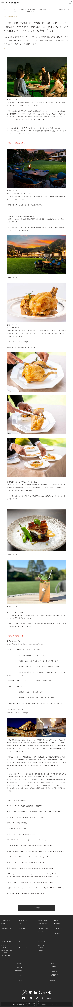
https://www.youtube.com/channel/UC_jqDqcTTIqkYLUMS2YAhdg (40, 888)
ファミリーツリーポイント (19, 966)
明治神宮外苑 (20, 984)
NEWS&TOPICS (5, 920)
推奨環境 (19, 975)
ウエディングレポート (58, 928)
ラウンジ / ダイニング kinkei (42, 928)
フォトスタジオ (39, 950)
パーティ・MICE (6, 942)
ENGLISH (49, 998)
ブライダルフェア (57, 926)
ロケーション (22, 931)
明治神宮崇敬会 (53, 980)
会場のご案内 (4, 945)
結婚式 (56, 920)
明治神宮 (20, 980)
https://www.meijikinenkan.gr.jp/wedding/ (31, 840)
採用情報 (54, 966)
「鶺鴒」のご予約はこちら (16, 143)
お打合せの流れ (4, 952)
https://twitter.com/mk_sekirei (33, 893)
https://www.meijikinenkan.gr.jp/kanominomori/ (41, 857)
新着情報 (3, 923)
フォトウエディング (58, 933)
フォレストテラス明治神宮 (52, 984)
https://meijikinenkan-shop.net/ (33, 862)
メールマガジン (54, 963)
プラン (55, 931)
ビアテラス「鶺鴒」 (40, 931)
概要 (20, 923)
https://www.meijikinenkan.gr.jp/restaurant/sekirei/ (25, 644)
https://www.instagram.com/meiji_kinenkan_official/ (38, 874)
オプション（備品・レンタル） (7, 950)
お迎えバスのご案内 (5, 955)
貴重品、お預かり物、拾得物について (54, 974)
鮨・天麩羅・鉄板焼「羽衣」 (41, 923)
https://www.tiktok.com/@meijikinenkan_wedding (36, 882)
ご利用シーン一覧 (40, 945)
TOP (5, 9)
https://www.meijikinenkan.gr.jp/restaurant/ (37, 845)
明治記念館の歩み (22, 926)
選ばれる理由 (57, 923)
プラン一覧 (3, 947)
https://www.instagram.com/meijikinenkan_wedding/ (40, 877)
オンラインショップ (23, 947)
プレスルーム (11, 9)
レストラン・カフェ (41, 920)
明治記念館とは (23, 920)
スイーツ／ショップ (23, 945)
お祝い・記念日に (41, 942)
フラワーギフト (39, 947)
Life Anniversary (22, 928)
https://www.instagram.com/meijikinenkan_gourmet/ (45, 851)
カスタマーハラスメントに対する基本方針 (54, 970)
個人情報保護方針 (19, 970)
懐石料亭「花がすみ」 (41, 926)
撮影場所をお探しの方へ (6, 928)
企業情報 (19, 963)
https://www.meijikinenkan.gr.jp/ (18, 713)
